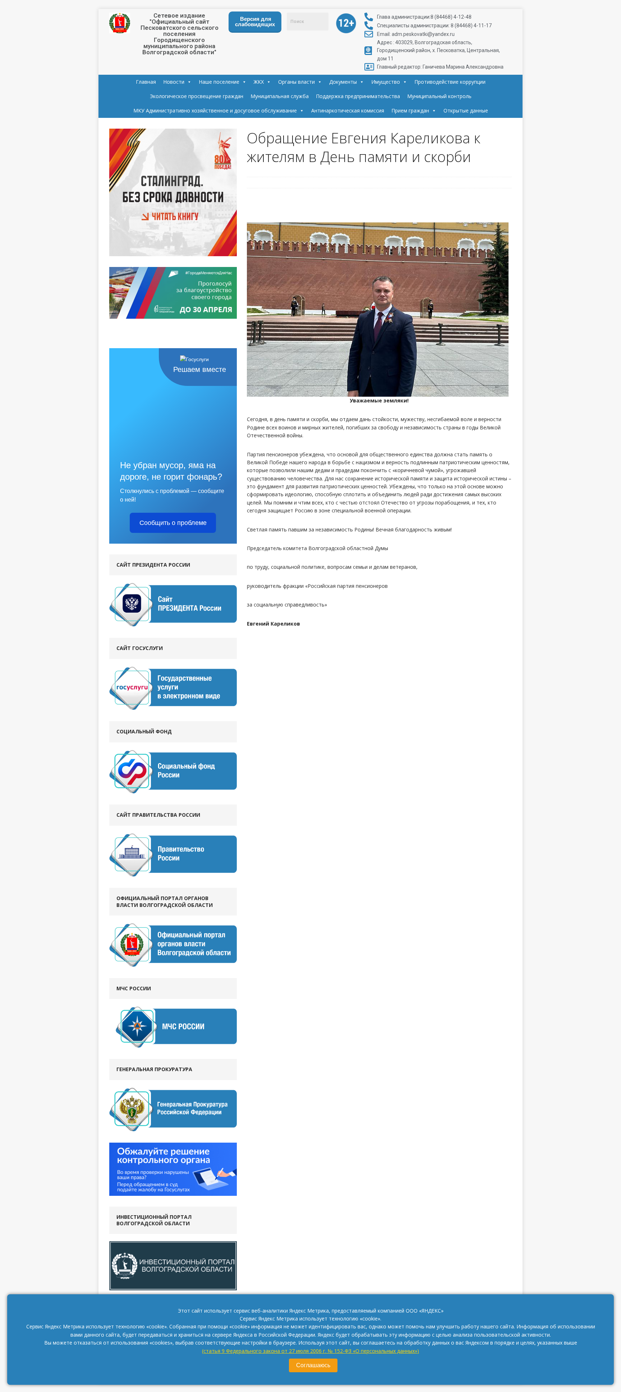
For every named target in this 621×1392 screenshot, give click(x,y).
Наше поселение (219, 81)
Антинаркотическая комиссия (347, 110)
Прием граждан (410, 110)
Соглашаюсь (313, 1365)
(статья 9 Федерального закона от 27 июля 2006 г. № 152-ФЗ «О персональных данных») (310, 1350)
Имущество (385, 81)
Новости (173, 81)
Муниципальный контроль (439, 96)
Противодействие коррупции (450, 81)
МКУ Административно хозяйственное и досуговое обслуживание (215, 110)
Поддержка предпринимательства (358, 96)
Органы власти (296, 81)
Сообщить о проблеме (173, 522)
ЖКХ (259, 81)
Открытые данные (465, 110)
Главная (146, 81)
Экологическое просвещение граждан (196, 96)
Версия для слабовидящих (255, 21)
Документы (343, 81)
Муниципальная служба (279, 96)
